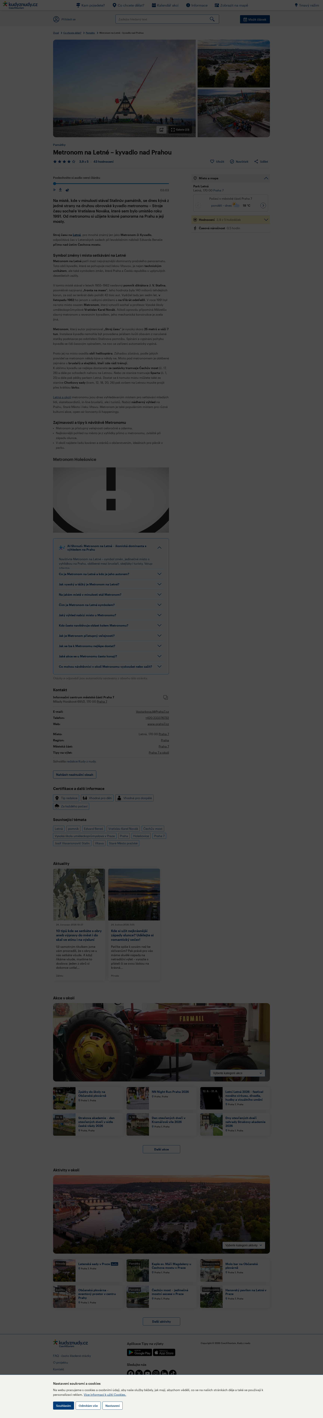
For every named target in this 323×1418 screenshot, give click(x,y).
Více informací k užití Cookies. (105, 1394)
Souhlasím (63, 1405)
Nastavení (112, 1405)
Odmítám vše (88, 1405)
